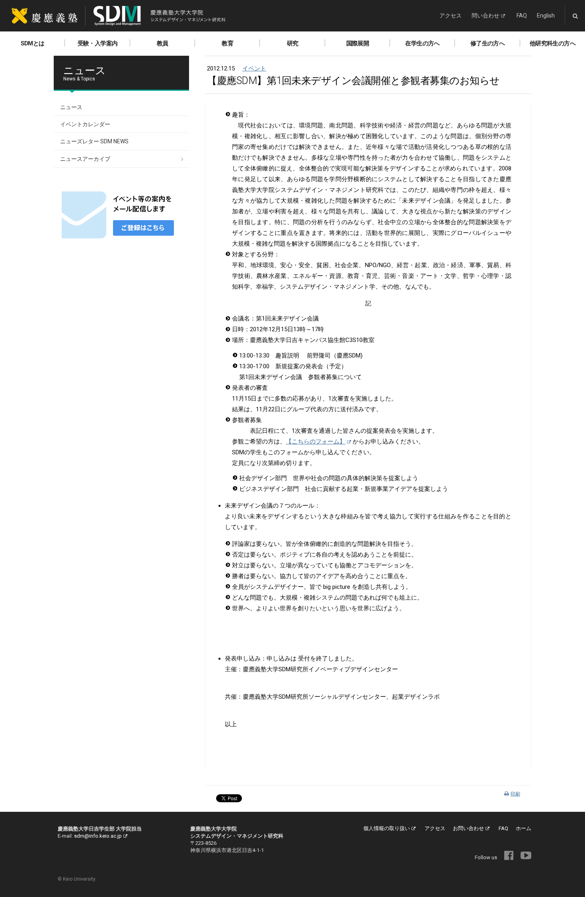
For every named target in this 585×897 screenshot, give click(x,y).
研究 (292, 43)
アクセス (450, 15)
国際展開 (357, 43)
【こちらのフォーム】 (315, 441)
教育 (227, 43)
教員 (162, 43)
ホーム (523, 828)
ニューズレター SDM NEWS (94, 141)
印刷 (515, 794)
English (546, 15)
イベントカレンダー (85, 124)
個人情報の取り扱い (386, 828)
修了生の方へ (487, 43)
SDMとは (33, 43)
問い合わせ (485, 15)
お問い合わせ (468, 828)
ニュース (71, 107)
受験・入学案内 (98, 43)
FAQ (522, 15)
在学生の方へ (422, 43)
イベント (254, 68)
